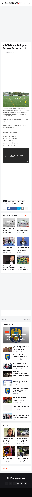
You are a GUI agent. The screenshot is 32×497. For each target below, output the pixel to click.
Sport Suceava (7, 203)
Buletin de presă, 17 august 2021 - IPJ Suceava (21, 407)
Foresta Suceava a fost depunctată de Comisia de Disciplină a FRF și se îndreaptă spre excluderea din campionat (22, 230)
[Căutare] (29, 3)
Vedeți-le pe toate (23, 215)
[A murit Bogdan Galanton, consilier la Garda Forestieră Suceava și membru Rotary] (9, 259)
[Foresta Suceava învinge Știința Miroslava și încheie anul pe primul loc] (23, 259)
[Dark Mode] (25, 3)
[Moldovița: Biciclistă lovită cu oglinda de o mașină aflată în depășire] (7, 357)
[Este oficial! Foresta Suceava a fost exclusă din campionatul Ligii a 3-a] (9, 222)
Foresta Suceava (12, 201)
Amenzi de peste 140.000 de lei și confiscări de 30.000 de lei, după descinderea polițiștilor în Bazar (20, 390)
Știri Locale (20, 203)
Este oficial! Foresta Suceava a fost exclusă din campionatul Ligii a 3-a (8, 230)
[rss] (25, 483)
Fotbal (18, 201)
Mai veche (27, 319)
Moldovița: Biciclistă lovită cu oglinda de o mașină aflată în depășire (20, 356)
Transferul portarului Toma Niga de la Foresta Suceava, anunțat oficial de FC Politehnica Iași (23, 249)
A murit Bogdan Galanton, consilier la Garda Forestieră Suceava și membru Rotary (9, 267)
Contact (17, 492)
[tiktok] (14, 483)
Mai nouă (4, 319)
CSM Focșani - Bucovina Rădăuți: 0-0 (20, 382)
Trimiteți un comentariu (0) (16, 313)
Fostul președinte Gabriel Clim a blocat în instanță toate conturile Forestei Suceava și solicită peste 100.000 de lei (9, 249)
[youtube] (10, 483)
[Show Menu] (2, 3)
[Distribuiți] (27, 52)
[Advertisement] (16, 24)
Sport (23, 201)
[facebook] (6, 483)
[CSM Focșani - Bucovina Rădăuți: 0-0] (7, 383)
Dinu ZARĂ (6, 468)
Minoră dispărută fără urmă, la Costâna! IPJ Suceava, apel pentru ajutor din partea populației (9, 440)
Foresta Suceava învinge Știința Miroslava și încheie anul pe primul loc (22, 267)
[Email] (22, 208)
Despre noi (24, 492)
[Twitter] (19, 208)
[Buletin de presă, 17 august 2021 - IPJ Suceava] (7, 408)
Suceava (14, 203)
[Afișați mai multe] (26, 208)
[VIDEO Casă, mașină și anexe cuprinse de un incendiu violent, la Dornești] (7, 400)
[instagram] (17, 483)
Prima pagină (10, 492)
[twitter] (21, 483)
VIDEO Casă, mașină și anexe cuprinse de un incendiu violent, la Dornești (19, 399)
